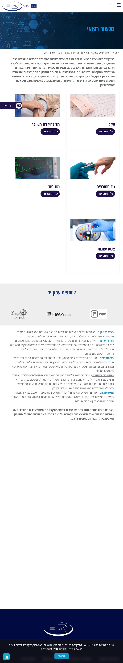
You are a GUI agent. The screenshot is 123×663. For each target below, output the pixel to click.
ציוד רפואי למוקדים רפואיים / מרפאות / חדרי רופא (83, 52)
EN (33, 6)
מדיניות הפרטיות (49, 649)
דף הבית (116, 52)
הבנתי (61, 656)
